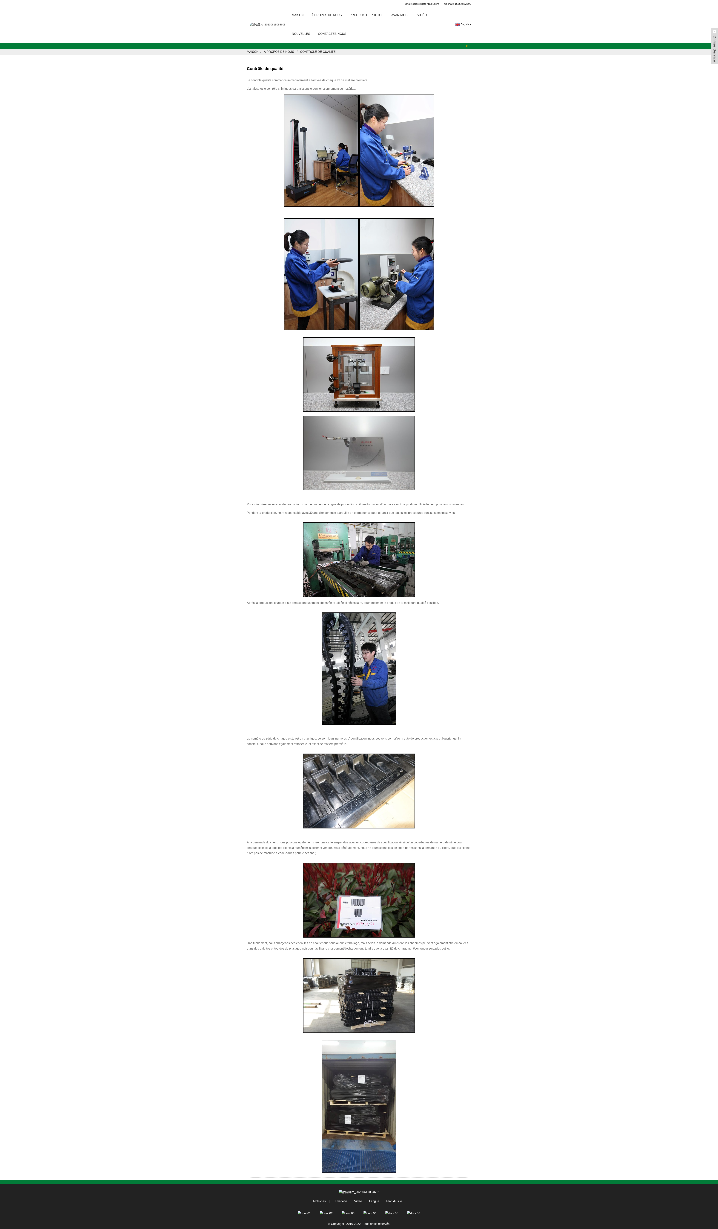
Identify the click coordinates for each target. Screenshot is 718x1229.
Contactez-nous (332, 33)
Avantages (400, 15)
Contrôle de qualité (318, 51)
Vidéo (422, 15)
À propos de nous (327, 15)
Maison (298, 15)
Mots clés (319, 1201)
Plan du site (394, 1201)
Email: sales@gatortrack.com (421, 3)
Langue (374, 1201)
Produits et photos (366, 15)
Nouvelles (301, 33)
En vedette (340, 1201)
